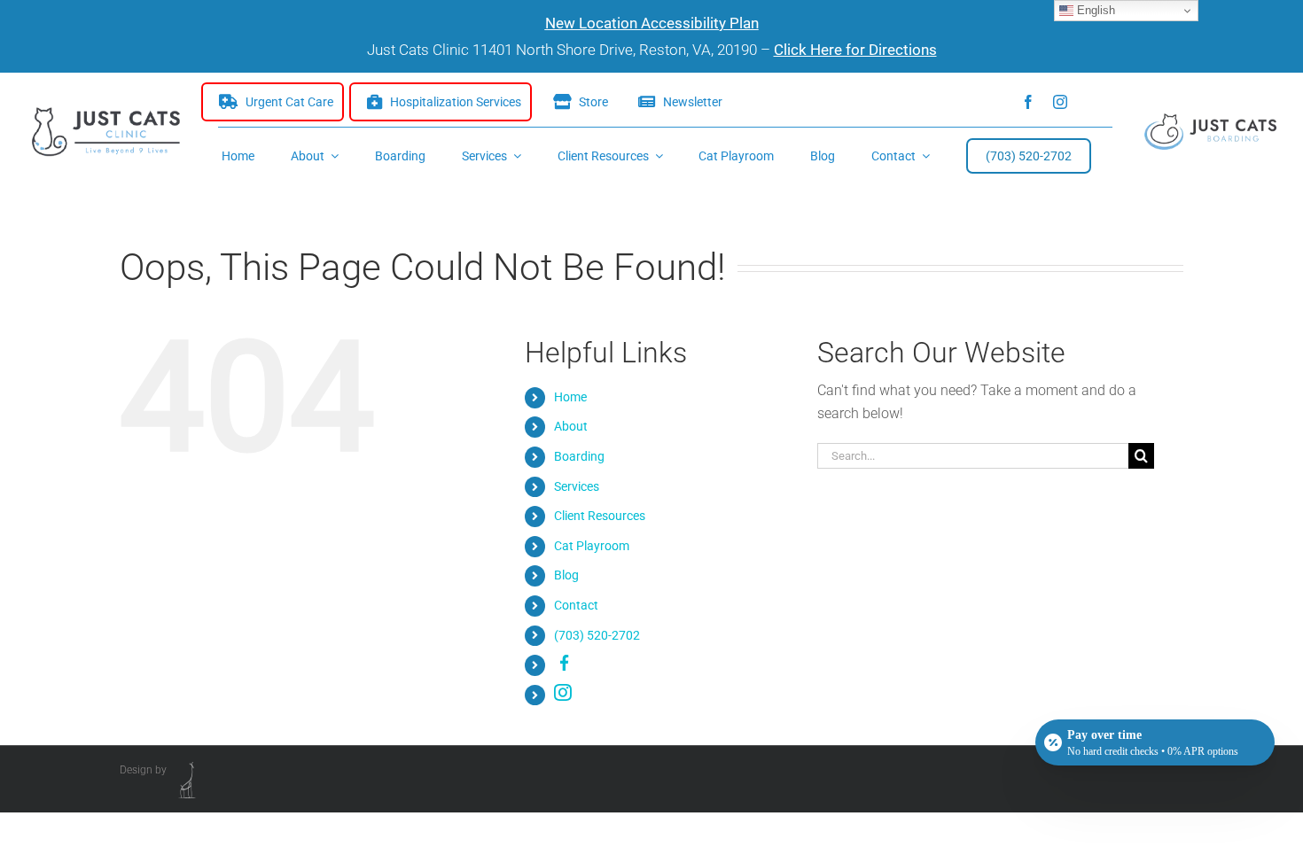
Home (570, 397)
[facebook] (1028, 102)
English (1094, 10)
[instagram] (1060, 102)
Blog (566, 575)
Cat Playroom (591, 546)
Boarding (579, 456)
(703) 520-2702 (597, 635)
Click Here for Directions (855, 49)
